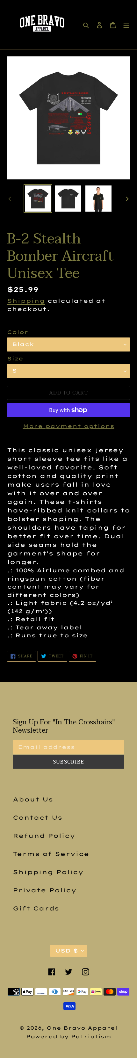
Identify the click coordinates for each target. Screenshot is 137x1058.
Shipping (26, 300)
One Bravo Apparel (82, 1028)
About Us (33, 799)
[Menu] (126, 24)
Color (17, 332)
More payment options (68, 426)
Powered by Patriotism (68, 1036)
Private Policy (44, 890)
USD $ (66, 950)
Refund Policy (44, 835)
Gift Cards (36, 908)
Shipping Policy (48, 872)
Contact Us (37, 817)
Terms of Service (51, 854)
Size (15, 358)
